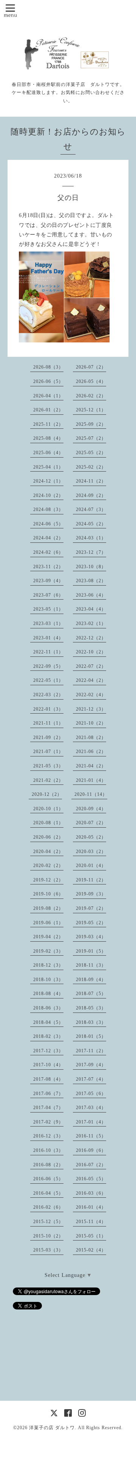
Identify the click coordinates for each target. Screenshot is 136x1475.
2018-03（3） (91, 1022)
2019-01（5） (91, 951)
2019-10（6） (48, 894)
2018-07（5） (91, 993)
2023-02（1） (91, 623)
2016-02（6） (48, 1207)
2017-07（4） (91, 1079)
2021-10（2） (91, 723)
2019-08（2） (48, 908)
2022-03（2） (48, 694)
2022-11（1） (48, 652)
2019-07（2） (91, 908)
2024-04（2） (48, 538)
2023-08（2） (91, 580)
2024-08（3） (48, 509)
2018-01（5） (91, 1036)
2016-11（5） (91, 1136)
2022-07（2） (91, 666)
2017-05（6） (91, 1093)
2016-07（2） (91, 1164)
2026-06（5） (48, 381)
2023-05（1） (48, 609)
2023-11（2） (48, 566)
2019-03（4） (91, 936)
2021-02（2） (48, 780)
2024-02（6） (48, 552)
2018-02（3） (48, 1036)
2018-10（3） (48, 979)
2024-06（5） (48, 524)
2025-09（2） (91, 424)
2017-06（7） (48, 1093)
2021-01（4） (91, 780)
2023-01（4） (48, 638)
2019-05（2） (91, 922)
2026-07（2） (91, 367)
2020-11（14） (90, 794)
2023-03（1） (48, 623)
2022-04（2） (91, 680)
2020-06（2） (48, 837)
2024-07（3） (91, 509)
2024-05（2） (91, 524)
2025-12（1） (91, 409)
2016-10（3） (48, 1150)
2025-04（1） (48, 467)
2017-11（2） (91, 1050)
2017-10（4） (48, 1064)
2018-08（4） (48, 993)
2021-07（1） (48, 751)
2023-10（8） (91, 566)
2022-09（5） (48, 666)
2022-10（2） (91, 652)
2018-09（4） (91, 979)
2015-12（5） (48, 1221)
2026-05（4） (91, 381)
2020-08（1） (48, 822)
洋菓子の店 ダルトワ (52, 1427)
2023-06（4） (91, 595)
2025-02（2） (91, 467)
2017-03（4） (91, 1107)
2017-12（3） (48, 1050)
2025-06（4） (48, 452)
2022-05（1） (48, 680)
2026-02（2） (91, 395)
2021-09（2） (48, 737)
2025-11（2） (48, 424)
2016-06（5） (48, 1178)
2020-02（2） (48, 865)
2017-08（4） (48, 1079)
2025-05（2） (91, 452)
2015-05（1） (91, 1236)
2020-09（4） (91, 808)
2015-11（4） (91, 1221)
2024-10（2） (48, 495)
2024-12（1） (48, 481)
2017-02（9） (48, 1122)
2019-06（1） (48, 922)
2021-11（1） (48, 723)
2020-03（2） (91, 851)
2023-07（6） (48, 595)
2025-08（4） (48, 438)
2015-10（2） (48, 1236)
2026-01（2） (48, 409)
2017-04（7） (48, 1107)
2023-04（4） (91, 609)
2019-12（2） (48, 880)
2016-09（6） (91, 1150)
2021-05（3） (48, 766)
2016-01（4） (91, 1207)
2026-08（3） (48, 367)
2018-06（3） (48, 1008)
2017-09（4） (91, 1064)
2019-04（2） (48, 936)
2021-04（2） (91, 766)
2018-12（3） (48, 965)
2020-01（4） (91, 865)
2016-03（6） (91, 1193)
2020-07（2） (91, 822)
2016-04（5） (48, 1193)
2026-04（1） (48, 395)
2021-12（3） (91, 709)
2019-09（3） (91, 894)
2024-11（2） (91, 481)
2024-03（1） (91, 538)
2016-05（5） (91, 1178)
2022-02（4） (91, 694)
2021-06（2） (91, 751)
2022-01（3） (48, 709)
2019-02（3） (48, 951)
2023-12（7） (91, 552)
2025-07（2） (91, 438)
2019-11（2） (91, 880)
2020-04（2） (48, 851)
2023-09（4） (48, 580)
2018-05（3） (91, 1008)
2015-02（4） (91, 1250)
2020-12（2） (47, 794)
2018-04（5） (48, 1022)
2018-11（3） (91, 965)
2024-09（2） (91, 495)
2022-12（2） (91, 638)
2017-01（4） (91, 1122)
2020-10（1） (48, 808)
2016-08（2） (48, 1164)
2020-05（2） (91, 837)
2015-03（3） (48, 1250)
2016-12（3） (48, 1136)
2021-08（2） (91, 737)
